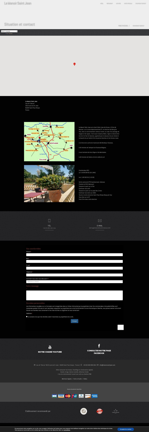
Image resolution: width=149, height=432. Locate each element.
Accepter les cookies (125, 429)
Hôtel (101, 3)
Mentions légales (67, 379)
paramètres (67, 430)
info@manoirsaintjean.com (107, 365)
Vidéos (85, 379)
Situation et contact (141, 3)
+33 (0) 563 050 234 (89, 365)
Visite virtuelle (128, 3)
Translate (10, 33)
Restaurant (110, 3)
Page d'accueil (123, 26)
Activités (118, 3)
